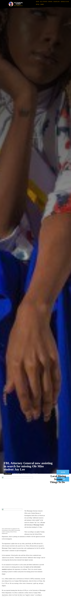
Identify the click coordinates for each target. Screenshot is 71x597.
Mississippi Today (27, 473)
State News (7, 473)
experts (27, 567)
